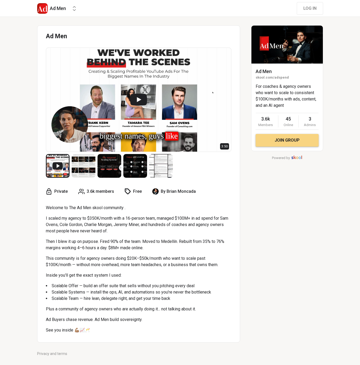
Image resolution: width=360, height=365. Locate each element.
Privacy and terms (52, 354)
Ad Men (264, 71)
